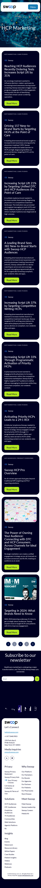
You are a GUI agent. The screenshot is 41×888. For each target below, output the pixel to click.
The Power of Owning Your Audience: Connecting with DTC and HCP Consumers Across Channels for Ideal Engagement (20, 540)
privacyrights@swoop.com (25, 875)
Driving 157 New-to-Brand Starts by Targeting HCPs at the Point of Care (20, 130)
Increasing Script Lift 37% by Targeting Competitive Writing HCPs (20, 306)
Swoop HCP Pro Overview (14, 471)
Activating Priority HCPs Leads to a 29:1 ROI (19, 418)
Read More (12, 103)
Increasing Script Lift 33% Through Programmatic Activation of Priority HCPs (20, 361)
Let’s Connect (12, 727)
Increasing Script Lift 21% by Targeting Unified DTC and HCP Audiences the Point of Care (20, 187)
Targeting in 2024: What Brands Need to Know (19, 612)
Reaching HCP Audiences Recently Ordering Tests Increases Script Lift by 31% (20, 70)
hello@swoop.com (11, 732)
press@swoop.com (12, 752)
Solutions (9, 798)
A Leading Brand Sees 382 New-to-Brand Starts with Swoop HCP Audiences (20, 247)
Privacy (8, 766)
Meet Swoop (28, 798)
